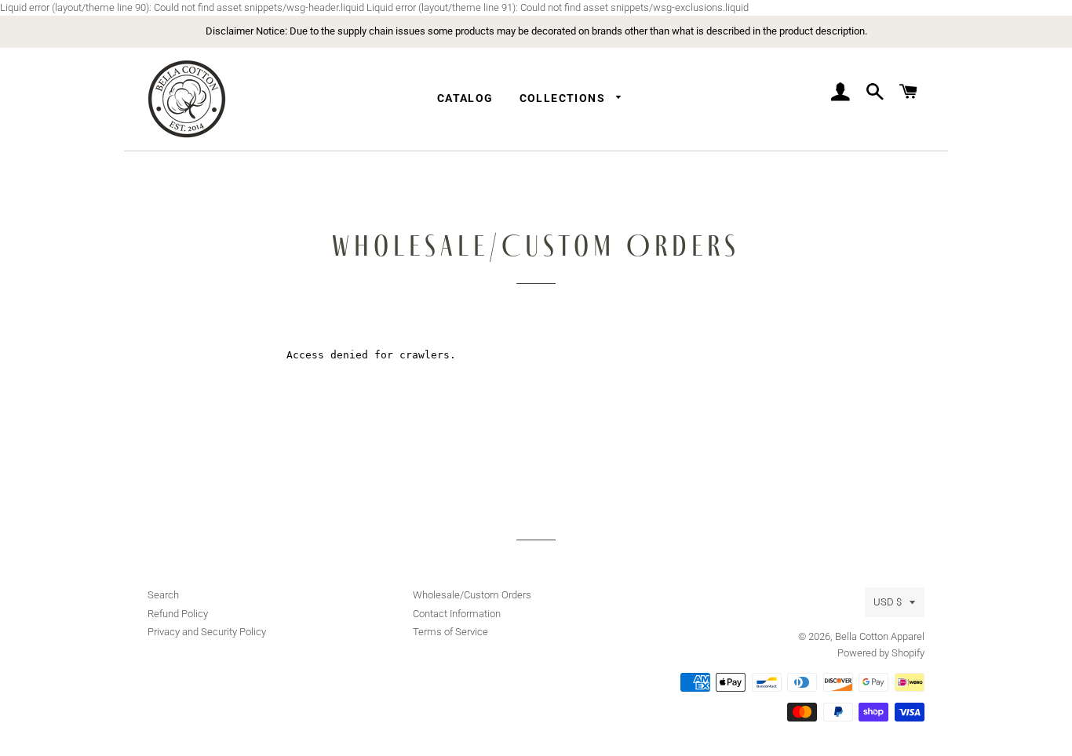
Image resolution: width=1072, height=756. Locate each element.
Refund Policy (178, 614)
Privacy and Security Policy (207, 632)
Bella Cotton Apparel (879, 636)
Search (163, 595)
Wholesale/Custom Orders (472, 595)
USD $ (887, 602)
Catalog (465, 98)
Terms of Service (450, 632)
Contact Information (457, 614)
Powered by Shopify (880, 653)
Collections (564, 98)
